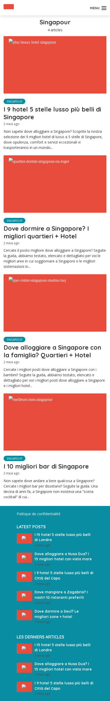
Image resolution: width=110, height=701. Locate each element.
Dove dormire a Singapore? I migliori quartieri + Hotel (46, 232)
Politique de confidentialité (38, 513)
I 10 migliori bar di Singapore (46, 466)
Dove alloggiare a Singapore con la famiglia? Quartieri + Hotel (52, 351)
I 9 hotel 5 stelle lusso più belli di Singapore (52, 113)
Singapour (14, 101)
